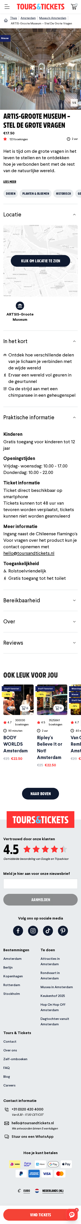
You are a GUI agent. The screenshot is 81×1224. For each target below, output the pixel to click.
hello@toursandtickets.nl (28, 553)
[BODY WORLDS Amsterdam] (18, 723)
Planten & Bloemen (35, 193)
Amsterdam (12, 958)
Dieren (10, 193)
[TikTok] (48, 931)
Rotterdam (11, 985)
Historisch (63, 193)
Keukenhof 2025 (52, 996)
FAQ (6, 1068)
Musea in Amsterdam (56, 987)
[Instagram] (33, 931)
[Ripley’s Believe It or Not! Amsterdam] (52, 726)
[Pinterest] (63, 931)
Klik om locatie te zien (40, 261)
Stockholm (11, 994)
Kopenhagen (13, 976)
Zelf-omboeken (15, 1059)
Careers (9, 1085)
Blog (6, 1076)
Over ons (10, 1050)
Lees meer (9, 181)
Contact (9, 1041)
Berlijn (8, 967)
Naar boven (41, 793)
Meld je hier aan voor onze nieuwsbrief (36, 873)
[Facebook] (18, 931)
